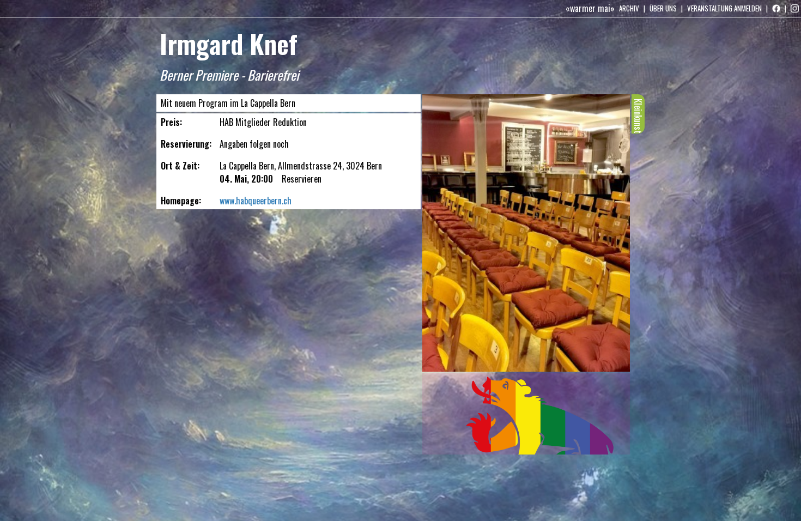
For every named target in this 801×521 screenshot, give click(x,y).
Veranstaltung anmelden (724, 8)
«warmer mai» (590, 8)
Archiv (629, 8)
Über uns (663, 8)
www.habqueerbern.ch (256, 200)
